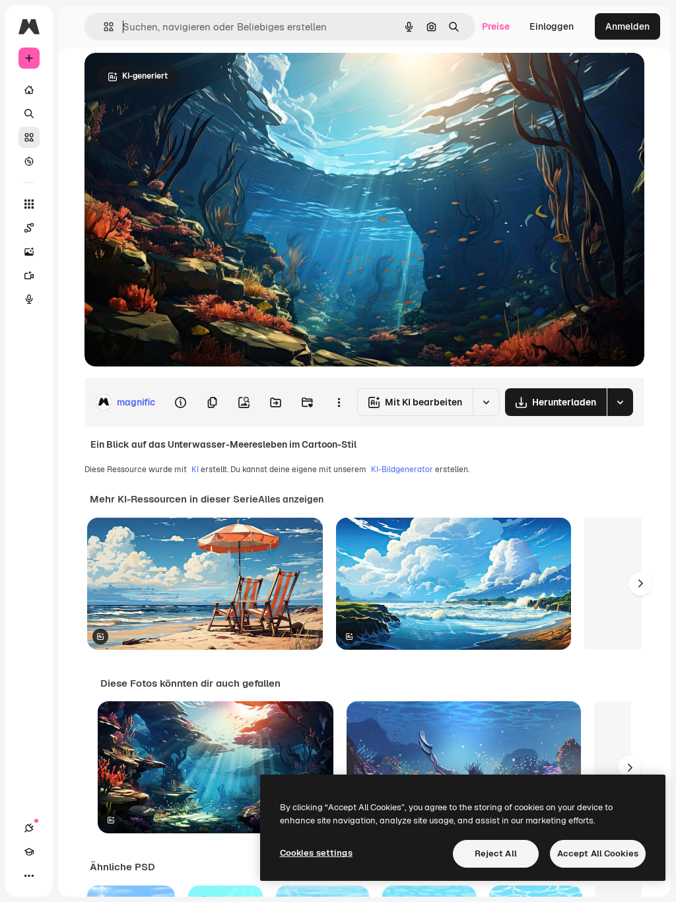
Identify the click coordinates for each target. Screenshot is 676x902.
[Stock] (29, 137)
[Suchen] (29, 113)
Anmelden (627, 26)
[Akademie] (29, 851)
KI (195, 469)
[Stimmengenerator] (29, 299)
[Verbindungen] (29, 828)
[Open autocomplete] (103, 27)
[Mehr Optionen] (338, 402)
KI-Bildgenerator (402, 469)
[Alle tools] (29, 204)
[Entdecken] (29, 161)
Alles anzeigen (290, 499)
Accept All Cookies (597, 853)
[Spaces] (29, 227)
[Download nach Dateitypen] (620, 402)
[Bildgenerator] (29, 251)
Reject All (496, 853)
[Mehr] (29, 875)
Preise (496, 26)
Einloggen (551, 26)
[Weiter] (640, 584)
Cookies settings (316, 852)
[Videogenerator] (29, 275)
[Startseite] (29, 89)
